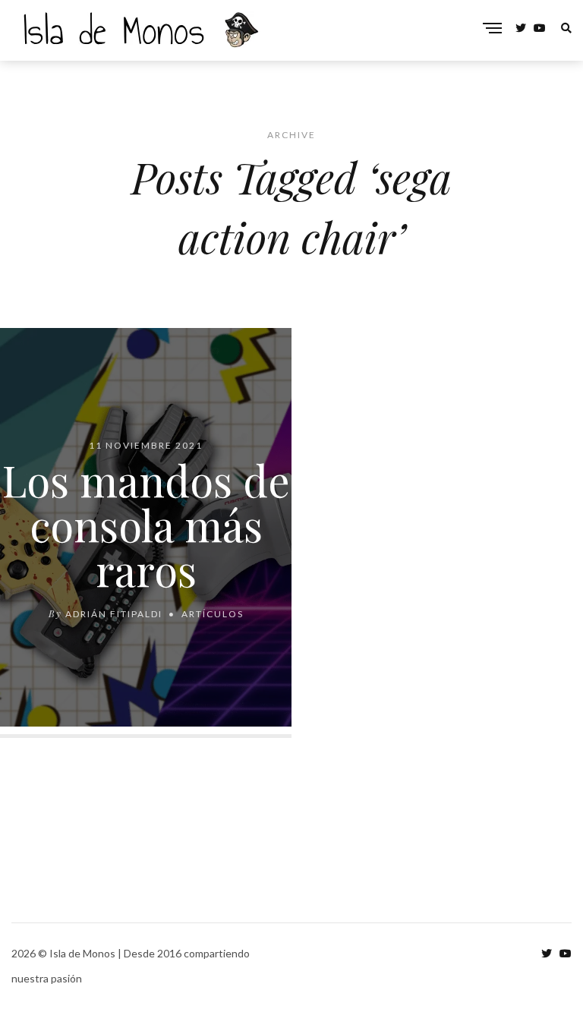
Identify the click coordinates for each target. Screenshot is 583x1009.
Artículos (212, 614)
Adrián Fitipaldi (113, 614)
